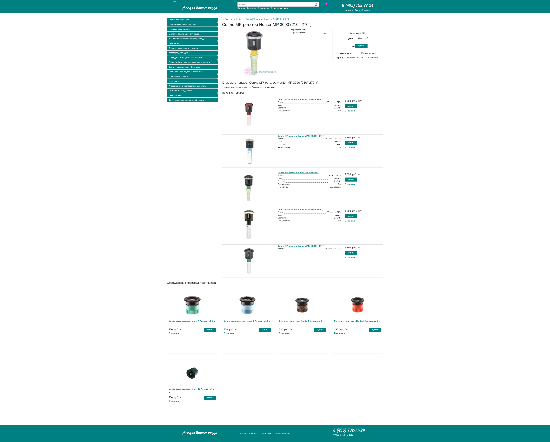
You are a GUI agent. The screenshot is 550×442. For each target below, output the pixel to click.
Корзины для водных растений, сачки (186, 100)
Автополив (173, 81)
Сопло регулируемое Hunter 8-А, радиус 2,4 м (302, 321)
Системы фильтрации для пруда (184, 34)
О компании (263, 8)
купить (361, 46)
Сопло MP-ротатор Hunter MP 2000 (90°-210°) (300, 209)
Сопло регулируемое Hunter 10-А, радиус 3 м (357, 321)
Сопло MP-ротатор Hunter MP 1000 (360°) (298, 172)
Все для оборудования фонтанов (184, 67)
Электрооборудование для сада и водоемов (189, 62)
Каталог (241, 8)
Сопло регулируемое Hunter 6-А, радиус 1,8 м (247, 321)
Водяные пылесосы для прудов (183, 48)
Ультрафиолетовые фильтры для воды (187, 38)
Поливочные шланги (178, 76)
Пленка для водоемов (179, 19)
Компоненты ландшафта (180, 90)
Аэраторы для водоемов (180, 53)
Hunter (238, 19)
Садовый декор (176, 95)
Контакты (251, 8)
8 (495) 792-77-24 (357, 5)
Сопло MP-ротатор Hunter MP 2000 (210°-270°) (301, 246)
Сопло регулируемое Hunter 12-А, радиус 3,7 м (191, 390)
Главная (228, 19)
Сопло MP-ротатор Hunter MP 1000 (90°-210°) (300, 99)
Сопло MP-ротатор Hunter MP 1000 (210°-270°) (301, 136)
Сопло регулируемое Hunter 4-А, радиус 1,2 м (192, 321)
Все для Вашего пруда (200, 8)
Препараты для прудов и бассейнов (186, 71)
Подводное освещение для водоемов (186, 57)
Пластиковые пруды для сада (182, 24)
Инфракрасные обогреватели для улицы (188, 86)
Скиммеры (174, 43)
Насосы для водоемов (179, 29)
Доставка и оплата (279, 8)
